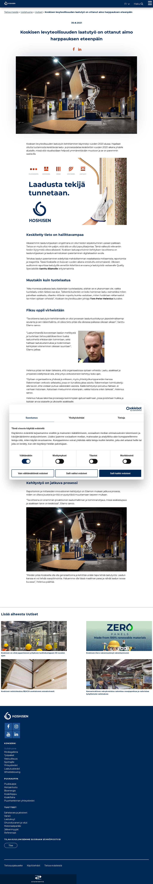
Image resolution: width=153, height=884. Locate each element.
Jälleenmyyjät (11, 829)
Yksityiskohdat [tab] (76, 417)
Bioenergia (10, 790)
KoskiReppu (10, 794)
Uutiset (39, 12)
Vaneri (7, 816)
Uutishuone (27, 12)
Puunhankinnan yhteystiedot (19, 800)
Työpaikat (9, 755)
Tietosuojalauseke (13, 865)
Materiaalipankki (12, 826)
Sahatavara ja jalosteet (15, 812)
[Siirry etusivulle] (7, 5)
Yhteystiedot (11, 765)
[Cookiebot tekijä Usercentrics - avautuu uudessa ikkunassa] (128, 409)
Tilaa (11, 845)
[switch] (59, 461)
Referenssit (10, 832)
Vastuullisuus (10, 758)
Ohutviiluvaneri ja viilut (15, 822)
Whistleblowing (12, 772)
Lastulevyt (9, 819)
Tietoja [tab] (121, 417)
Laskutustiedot (12, 768)
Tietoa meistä (11, 12)
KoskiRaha (9, 797)
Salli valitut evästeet (76, 473)
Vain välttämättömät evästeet (33, 473)
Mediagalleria (11, 752)
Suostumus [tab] (32, 417)
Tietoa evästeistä (53, 865)
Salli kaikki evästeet (120, 473)
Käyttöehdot (33, 865)
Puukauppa (10, 784)
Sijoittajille (9, 762)
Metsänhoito (10, 787)
